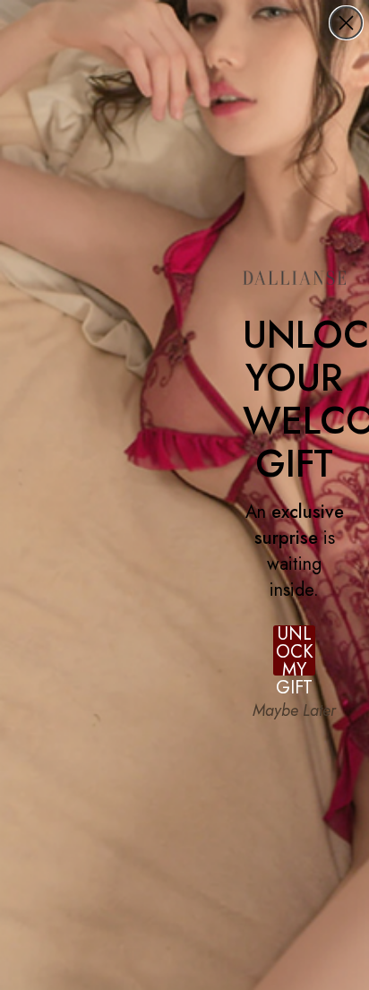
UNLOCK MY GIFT (294, 650)
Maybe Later (294, 710)
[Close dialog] (346, 23)
